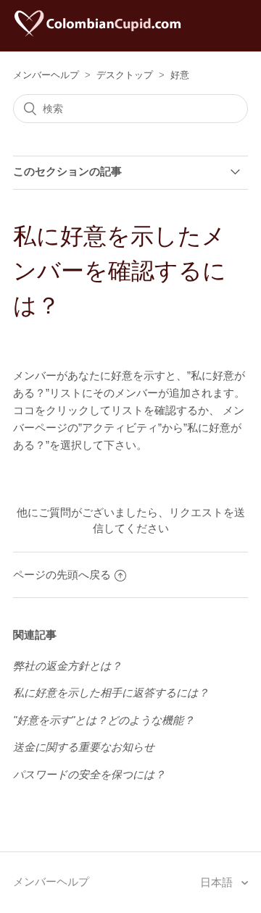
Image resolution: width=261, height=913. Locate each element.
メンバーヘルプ (46, 75)
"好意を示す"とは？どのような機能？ (103, 720)
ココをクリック (51, 410)
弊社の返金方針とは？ (67, 666)
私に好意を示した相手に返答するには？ (111, 692)
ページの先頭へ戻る (62, 574)
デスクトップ (124, 75)
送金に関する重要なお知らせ (83, 747)
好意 (179, 75)
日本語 (218, 882)
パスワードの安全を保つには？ (89, 774)
